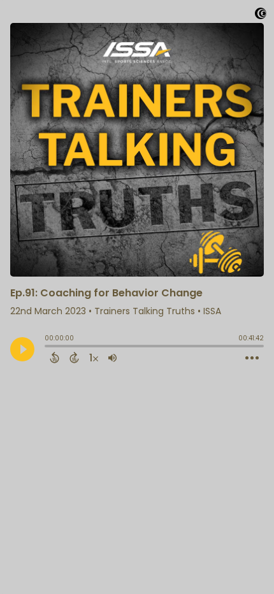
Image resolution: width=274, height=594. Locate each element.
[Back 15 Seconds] (54, 357)
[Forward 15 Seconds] (74, 357)
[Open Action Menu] (252, 358)
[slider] (47, 347)
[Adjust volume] (112, 357)
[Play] (22, 349)
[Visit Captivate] (260, 16)
